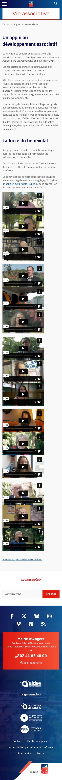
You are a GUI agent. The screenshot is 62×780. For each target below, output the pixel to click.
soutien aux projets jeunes (20, 183)
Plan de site (24, 753)
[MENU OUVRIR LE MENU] (4, 4)
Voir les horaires (33, 662)
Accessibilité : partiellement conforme (31, 747)
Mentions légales (37, 741)
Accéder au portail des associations (22, 559)
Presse (40, 753)
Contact (17, 741)
